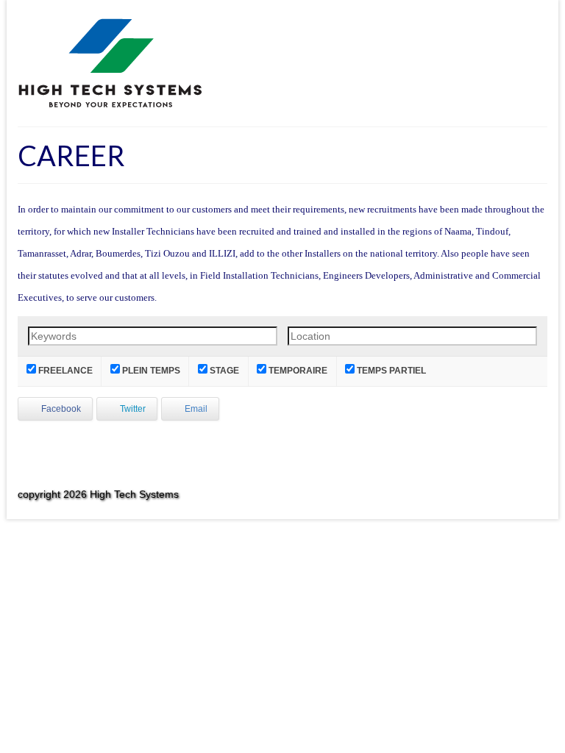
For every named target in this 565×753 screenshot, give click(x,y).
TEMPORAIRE (296, 370)
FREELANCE (64, 370)
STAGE (223, 370)
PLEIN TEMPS (150, 370)
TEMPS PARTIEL (390, 370)
